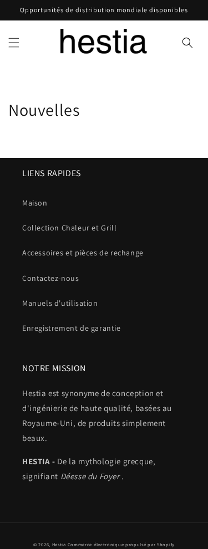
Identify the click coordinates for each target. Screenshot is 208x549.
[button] (14, 42)
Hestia (60, 544)
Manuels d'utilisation (60, 303)
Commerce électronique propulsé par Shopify (121, 544)
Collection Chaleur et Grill (69, 228)
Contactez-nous (50, 278)
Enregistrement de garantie (71, 328)
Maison (35, 203)
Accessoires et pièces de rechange (83, 253)
